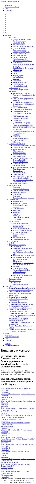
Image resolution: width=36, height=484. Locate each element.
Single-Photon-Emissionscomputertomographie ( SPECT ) (23, 64)
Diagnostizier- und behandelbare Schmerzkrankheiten (23, 180)
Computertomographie (20, 57)
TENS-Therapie (18, 174)
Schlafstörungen (18, 201)
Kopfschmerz (17, 80)
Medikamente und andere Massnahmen (21, 218)
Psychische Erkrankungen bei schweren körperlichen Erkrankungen (22, 259)
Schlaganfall (17, 71)
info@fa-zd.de (27, 482)
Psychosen (16, 266)
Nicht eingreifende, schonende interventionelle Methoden (22, 177)
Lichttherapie (17, 194)
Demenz (15, 73)
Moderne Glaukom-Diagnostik (22, 230)
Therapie (15, 214)
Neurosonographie (18, 44)
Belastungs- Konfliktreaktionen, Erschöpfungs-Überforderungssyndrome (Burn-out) (23, 251)
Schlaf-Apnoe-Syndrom (20, 203)
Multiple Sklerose (18, 75)
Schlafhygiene (17, 216)
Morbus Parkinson (18, 77)
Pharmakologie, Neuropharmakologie (19, 171)
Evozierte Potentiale (19, 160)
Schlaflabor (16, 212)
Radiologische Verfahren (20, 162)
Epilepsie (16, 79)
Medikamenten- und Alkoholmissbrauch (19, 272)
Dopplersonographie (19, 41)
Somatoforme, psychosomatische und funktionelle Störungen (23, 263)
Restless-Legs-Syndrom (20, 205)
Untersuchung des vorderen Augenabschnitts (21, 226)
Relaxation (16, 196)
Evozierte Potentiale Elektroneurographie (19, 49)
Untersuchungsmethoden (20, 89)
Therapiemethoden (19, 169)
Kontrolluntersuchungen (20, 223)
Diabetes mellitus (18, 234)
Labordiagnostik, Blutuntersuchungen (19, 164)
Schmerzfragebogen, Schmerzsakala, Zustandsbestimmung (19, 151)
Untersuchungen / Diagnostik (22, 147)
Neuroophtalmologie (19, 237)
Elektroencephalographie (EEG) (23, 158)
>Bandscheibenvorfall (20, 86)
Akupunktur (16, 187)
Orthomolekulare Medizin (21, 190)
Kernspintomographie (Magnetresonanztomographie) (22, 60)
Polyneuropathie (18, 84)
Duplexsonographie (19, 43)
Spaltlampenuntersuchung (21, 228)
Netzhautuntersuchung (20, 232)
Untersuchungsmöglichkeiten (22, 39)
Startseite (7, 344)
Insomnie (16, 207)
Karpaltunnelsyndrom (19, 82)
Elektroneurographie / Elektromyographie (19, 155)
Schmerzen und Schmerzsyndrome (24, 145)
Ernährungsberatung (19, 192)
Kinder (15, 236)
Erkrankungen (17, 70)
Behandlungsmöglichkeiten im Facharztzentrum (22, 276)
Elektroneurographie (19, 55)
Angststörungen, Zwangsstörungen (24, 255)
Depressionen (17, 246)
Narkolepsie (16, 210)
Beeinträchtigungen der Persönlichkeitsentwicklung (21, 269)
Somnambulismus (18, 209)
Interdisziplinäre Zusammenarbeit (23, 167)
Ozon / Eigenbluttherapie (21, 189)
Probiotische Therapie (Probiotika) (23, 198)
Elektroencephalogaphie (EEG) (23, 46)
